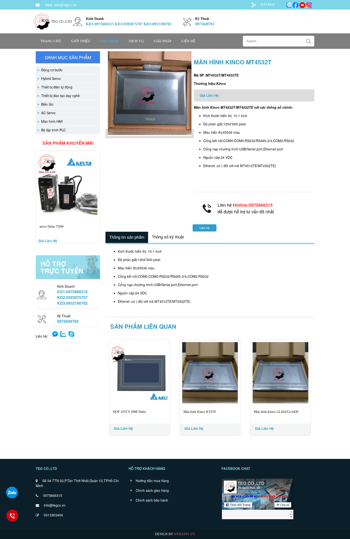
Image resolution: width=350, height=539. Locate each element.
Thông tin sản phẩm (126, 237)
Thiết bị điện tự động (56, 87)
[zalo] (12, 492)
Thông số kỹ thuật (168, 237)
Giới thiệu (80, 41)
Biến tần (47, 104)
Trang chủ (50, 41)
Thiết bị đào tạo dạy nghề (60, 95)
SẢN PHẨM (109, 41)
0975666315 (52, 495)
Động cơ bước (51, 69)
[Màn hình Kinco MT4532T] (149, 133)
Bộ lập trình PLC (53, 130)
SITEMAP (267, 4)
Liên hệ (188, 41)
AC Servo (48, 112)
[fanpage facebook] (257, 518)
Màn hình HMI (52, 121)
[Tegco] (41, 32)
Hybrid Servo (51, 78)
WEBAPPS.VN (184, 534)
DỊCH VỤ (136, 41)
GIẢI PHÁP (162, 41)
